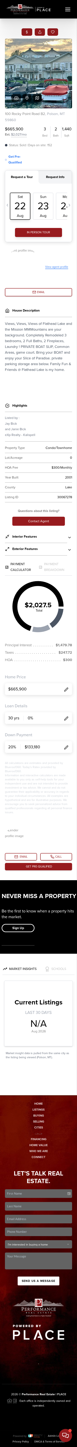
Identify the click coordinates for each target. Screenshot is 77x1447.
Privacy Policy (21, 1441)
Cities (38, 1127)
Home (38, 1103)
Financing (38, 1139)
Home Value (38, 1145)
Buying (38, 1115)
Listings (38, 1109)
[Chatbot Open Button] (65, 1435)
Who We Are (38, 1151)
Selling (38, 1121)
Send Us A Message (38, 1281)
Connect (38, 1157)
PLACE (61, 1394)
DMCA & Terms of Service (49, 1441)
